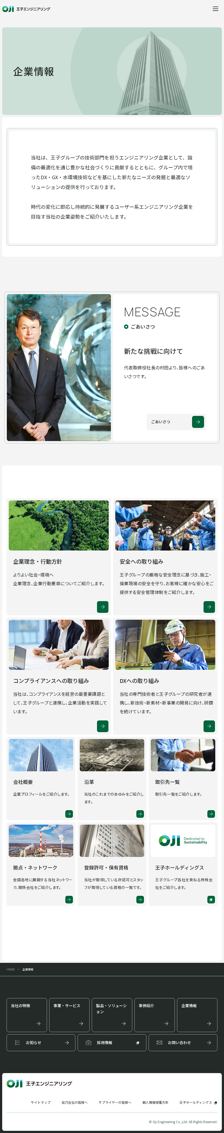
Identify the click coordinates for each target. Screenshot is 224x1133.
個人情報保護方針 (155, 1102)
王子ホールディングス (195, 1102)
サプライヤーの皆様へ (115, 1102)
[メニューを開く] (215, 8)
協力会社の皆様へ (74, 1102)
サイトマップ (41, 1102)
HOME (11, 969)
